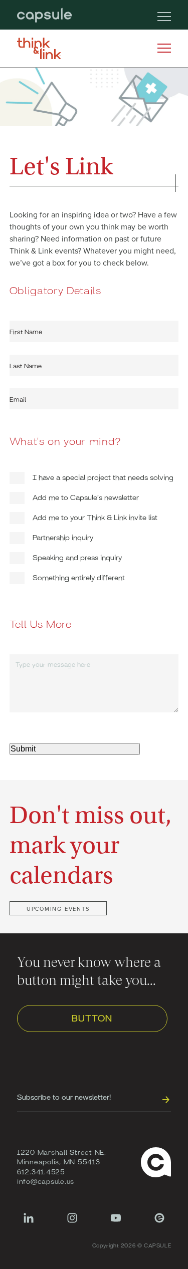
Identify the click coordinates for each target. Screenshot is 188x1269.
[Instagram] (72, 1223)
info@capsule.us (45, 1180)
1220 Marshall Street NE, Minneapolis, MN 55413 (61, 1156)
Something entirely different (79, 577)
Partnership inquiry (63, 537)
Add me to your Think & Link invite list (95, 517)
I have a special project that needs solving (103, 476)
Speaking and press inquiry (77, 557)
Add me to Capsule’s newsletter (86, 496)
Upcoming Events (58, 908)
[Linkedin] (28, 1223)
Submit (23, 748)
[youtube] (115, 1223)
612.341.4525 (41, 1171)
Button (92, 1017)
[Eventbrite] (159, 1223)
